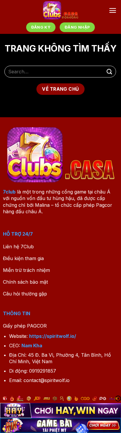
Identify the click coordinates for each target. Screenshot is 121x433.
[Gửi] (109, 71)
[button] (113, 10)
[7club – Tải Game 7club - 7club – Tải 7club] (60, 10)
